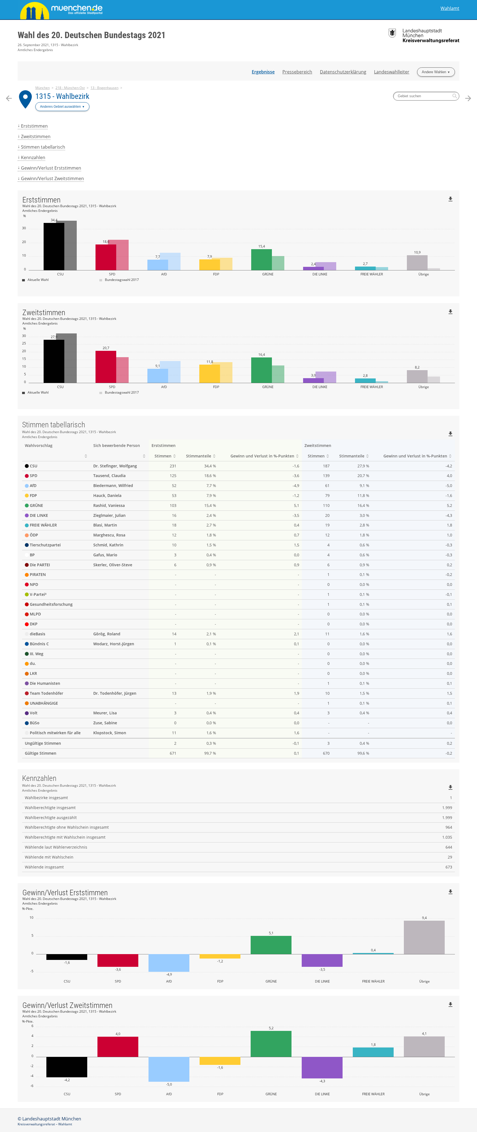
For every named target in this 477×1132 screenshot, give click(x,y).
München (42, 87)
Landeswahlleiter (391, 72)
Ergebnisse (263, 72)
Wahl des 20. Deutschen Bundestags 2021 (92, 35)
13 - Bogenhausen (104, 87)
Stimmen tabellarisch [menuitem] (43, 147)
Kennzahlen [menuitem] (33, 157)
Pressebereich (297, 72)
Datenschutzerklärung (343, 72)
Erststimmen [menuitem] (34, 126)
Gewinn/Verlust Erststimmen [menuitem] (51, 168)
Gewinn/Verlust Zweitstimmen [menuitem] (52, 178)
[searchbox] (426, 96)
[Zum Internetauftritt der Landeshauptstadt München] (128, 9)
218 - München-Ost (70, 87)
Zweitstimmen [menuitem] (36, 136)
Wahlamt (450, 8)
